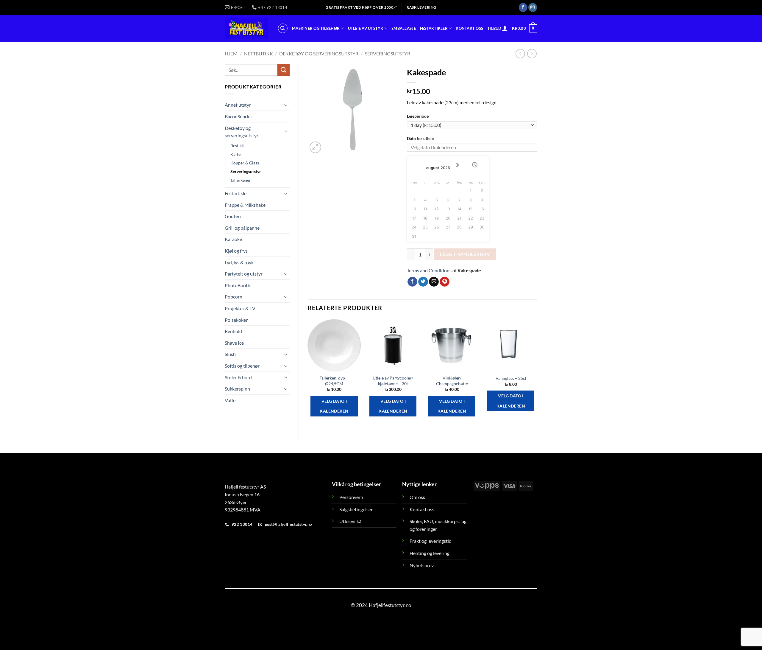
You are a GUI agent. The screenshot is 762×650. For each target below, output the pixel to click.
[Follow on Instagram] (532, 7)
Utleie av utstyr (365, 28)
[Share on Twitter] (423, 282)
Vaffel (231, 400)
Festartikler (434, 28)
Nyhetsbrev (422, 565)
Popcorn (233, 296)
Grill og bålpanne (242, 228)
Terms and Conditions (429, 270)
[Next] (537, 375)
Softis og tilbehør (242, 365)
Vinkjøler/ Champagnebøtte (452, 380)
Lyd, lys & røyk (239, 262)
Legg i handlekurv (465, 254)
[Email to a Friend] (434, 282)
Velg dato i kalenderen (334, 406)
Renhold (233, 331)
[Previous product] (531, 53)
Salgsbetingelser (356, 509)
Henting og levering (429, 553)
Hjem (231, 53)
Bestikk (237, 145)
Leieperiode (418, 116)
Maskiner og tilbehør (316, 28)
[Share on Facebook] (412, 282)
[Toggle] (286, 104)
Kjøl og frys (236, 251)
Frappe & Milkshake (245, 205)
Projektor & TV (240, 308)
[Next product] (520, 53)
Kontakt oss (469, 28)
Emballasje (403, 28)
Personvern (351, 497)
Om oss (417, 497)
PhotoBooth (237, 285)
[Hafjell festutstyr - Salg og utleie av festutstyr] (246, 28)
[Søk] (283, 28)
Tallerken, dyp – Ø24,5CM (334, 380)
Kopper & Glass (244, 162)
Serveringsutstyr (387, 53)
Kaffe (235, 154)
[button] (505, 28)
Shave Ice (234, 343)
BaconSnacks (238, 116)
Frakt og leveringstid (431, 541)
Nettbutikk (258, 53)
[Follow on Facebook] (523, 7)
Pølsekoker (236, 320)
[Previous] (308, 375)
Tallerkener (240, 180)
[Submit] (283, 70)
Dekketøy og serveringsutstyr (318, 53)
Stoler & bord (238, 377)
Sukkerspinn (237, 388)
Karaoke (233, 239)
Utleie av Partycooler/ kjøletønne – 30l (393, 380)
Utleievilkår (351, 521)
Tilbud (494, 28)
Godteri (233, 216)
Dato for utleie (420, 138)
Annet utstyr (238, 105)
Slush (230, 354)
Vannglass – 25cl (511, 378)
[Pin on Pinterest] (444, 282)
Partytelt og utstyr (244, 273)
